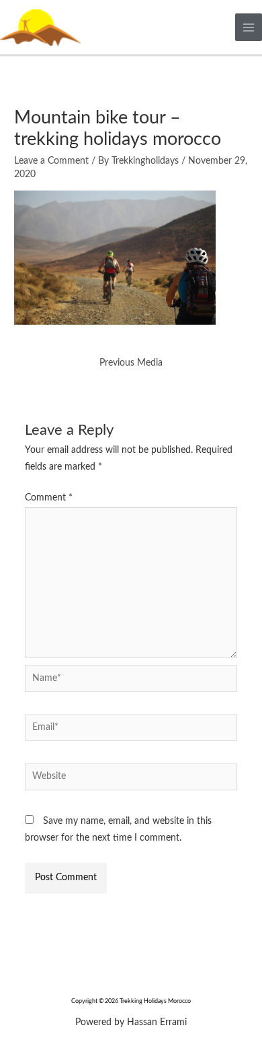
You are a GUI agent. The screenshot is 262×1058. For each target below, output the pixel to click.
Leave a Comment (51, 161)
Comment (49, 497)
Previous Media (131, 363)
